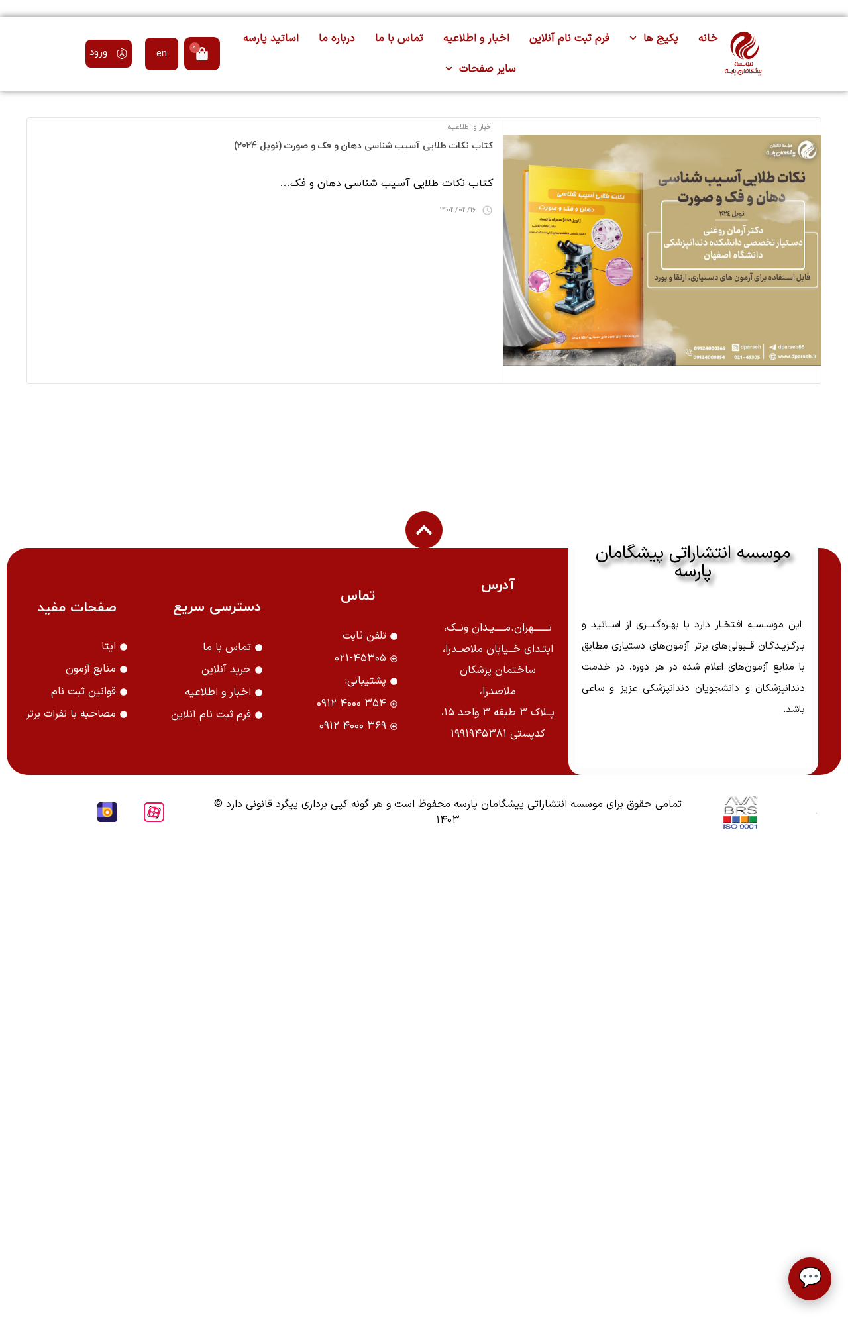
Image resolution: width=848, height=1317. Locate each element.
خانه (708, 38)
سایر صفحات (487, 69)
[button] (108, 54)
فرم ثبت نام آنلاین (569, 38)
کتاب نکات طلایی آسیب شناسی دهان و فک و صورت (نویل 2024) (363, 146)
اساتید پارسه (271, 38)
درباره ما (337, 38)
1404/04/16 (458, 210)
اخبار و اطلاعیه (476, 38)
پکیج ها (660, 38)
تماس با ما (399, 38)
